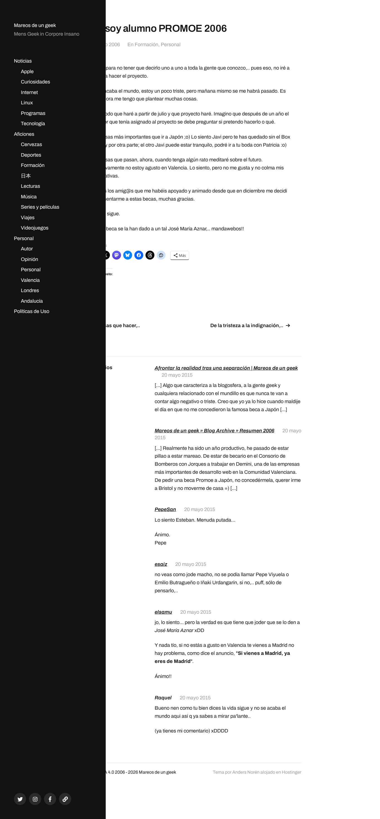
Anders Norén (246, 772)
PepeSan (165, 509)
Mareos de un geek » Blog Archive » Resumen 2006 (214, 430)
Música (29, 196)
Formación (33, 165)
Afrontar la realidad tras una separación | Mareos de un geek (226, 368)
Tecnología (33, 123)
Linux (27, 102)
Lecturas (30, 186)
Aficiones (24, 134)
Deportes (31, 155)
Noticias (23, 61)
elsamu (163, 612)
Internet (29, 92)
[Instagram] (35, 799)
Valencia (30, 280)
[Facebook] (50, 799)
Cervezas (31, 144)
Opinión (29, 259)
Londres (30, 290)
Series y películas (40, 207)
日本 (26, 176)
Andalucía (32, 301)
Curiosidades (35, 82)
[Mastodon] (65, 799)
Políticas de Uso (31, 311)
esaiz (161, 564)
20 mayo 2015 (177, 375)
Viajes (27, 217)
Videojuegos (34, 228)
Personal (24, 238)
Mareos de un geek (35, 25)
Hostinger (291, 772)
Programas (33, 113)
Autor (27, 248)
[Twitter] (20, 799)
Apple (27, 71)
